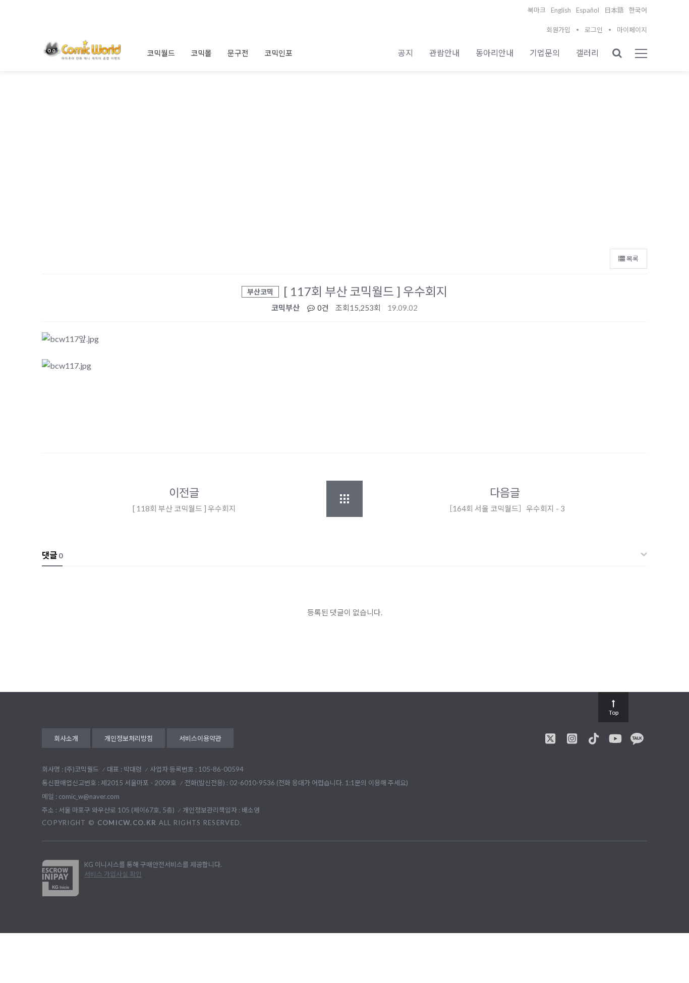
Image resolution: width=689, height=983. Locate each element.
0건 (322, 307)
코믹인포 (278, 52)
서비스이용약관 (200, 738)
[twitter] (550, 738)
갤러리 (587, 52)
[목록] (344, 499)
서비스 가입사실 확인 (113, 874)
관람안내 (444, 52)
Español (587, 10)
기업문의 (545, 52)
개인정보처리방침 (128, 738)
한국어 (638, 10)
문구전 (238, 52)
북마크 (537, 10)
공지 (405, 52)
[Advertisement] (344, 167)
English (561, 10)
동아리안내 (494, 52)
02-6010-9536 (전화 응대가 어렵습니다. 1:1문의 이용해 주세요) (318, 783)
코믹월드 (161, 52)
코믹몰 (201, 52)
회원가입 (558, 30)
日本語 (614, 10)
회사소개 (66, 738)
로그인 (594, 30)
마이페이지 (632, 30)
